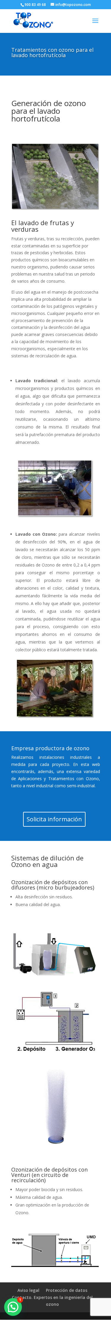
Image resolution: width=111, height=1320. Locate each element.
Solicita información (54, 819)
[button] (13, 1307)
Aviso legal (28, 1290)
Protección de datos (66, 1290)
